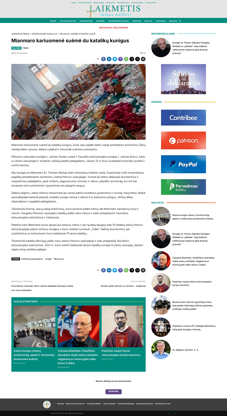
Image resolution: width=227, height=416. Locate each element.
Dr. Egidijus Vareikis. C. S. (185, 350)
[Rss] (174, 413)
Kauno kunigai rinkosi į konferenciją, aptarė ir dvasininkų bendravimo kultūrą (34, 354)
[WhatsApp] (126, 59)
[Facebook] (103, 59)
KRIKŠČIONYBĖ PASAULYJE (44, 34)
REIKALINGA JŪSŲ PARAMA (113, 27)
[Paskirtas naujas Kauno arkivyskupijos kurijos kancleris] (122, 326)
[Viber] (120, 59)
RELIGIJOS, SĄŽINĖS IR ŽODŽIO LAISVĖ (77, 34)
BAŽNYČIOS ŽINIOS (20, 34)
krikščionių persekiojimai (32, 259)
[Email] (137, 59)
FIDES (25, 48)
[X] (131, 59)
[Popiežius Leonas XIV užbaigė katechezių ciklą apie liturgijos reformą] (161, 327)
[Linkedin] (109, 59)
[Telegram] (114, 59)
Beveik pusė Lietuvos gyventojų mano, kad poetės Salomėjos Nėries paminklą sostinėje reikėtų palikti (192, 305)
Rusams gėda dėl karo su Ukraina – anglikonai (123, 286)
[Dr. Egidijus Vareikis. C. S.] (161, 349)
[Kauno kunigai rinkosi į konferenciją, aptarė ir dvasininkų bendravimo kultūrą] (34, 326)
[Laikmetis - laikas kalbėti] (113, 11)
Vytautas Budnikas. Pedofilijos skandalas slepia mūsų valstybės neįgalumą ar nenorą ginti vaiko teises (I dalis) (193, 261)
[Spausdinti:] (143, 59)
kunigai (48, 259)
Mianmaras (59, 259)
